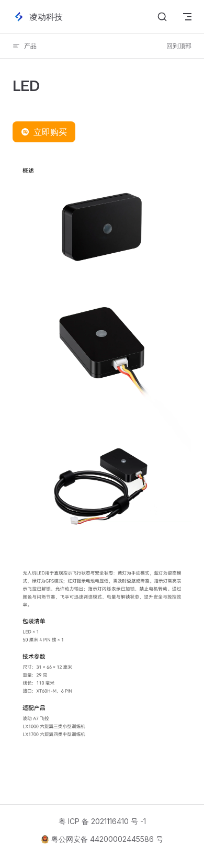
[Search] (162, 16)
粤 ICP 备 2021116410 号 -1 (102, 821)
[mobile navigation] (187, 16)
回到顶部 (178, 46)
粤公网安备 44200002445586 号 (107, 839)
